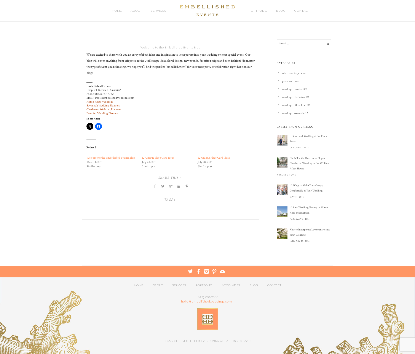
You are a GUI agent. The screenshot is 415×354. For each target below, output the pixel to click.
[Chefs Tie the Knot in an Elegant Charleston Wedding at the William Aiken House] (282, 162)
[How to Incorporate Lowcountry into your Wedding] (282, 233)
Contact (302, 10)
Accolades (231, 285)
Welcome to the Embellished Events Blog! (170, 47)
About (136, 10)
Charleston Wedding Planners (103, 109)
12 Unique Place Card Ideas (158, 158)
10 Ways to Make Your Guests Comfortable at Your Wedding (306, 188)
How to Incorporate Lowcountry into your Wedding (310, 232)
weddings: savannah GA (295, 113)
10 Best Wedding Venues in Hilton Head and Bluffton (309, 210)
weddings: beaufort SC (294, 89)
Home (117, 10)
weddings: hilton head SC (296, 105)
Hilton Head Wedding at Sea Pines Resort (308, 138)
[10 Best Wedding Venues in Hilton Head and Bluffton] (282, 211)
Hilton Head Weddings (99, 101)
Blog (281, 10)
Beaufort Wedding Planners (102, 113)
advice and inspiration (294, 73)
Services (158, 10)
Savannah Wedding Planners (103, 105)
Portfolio (258, 10)
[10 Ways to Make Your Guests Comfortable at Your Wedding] (282, 189)
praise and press (290, 81)
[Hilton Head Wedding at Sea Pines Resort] (282, 140)
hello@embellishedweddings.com (206, 301)
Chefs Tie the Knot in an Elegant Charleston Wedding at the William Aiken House (309, 163)
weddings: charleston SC (295, 97)
